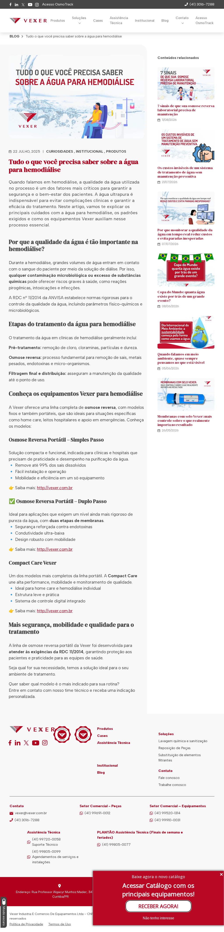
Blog (165, 21)
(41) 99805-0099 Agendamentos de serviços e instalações (55, 856)
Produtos (58, 21)
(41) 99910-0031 (167, 820)
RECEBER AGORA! (158, 906)
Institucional (144, 21)
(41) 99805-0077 (116, 844)
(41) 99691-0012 (97, 813)
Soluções (79, 18)
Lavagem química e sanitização (182, 741)
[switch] (3, 902)
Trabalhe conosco (172, 785)
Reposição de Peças (174, 748)
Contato (182, 18)
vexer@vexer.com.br (31, 813)
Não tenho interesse (158, 918)
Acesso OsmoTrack (57, 4)
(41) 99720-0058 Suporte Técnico (46, 842)
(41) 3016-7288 (27, 820)
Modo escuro (4, 916)
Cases (98, 21)
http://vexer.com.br (55, 487)
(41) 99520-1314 (167, 813)
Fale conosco (169, 778)
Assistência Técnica (119, 20)
